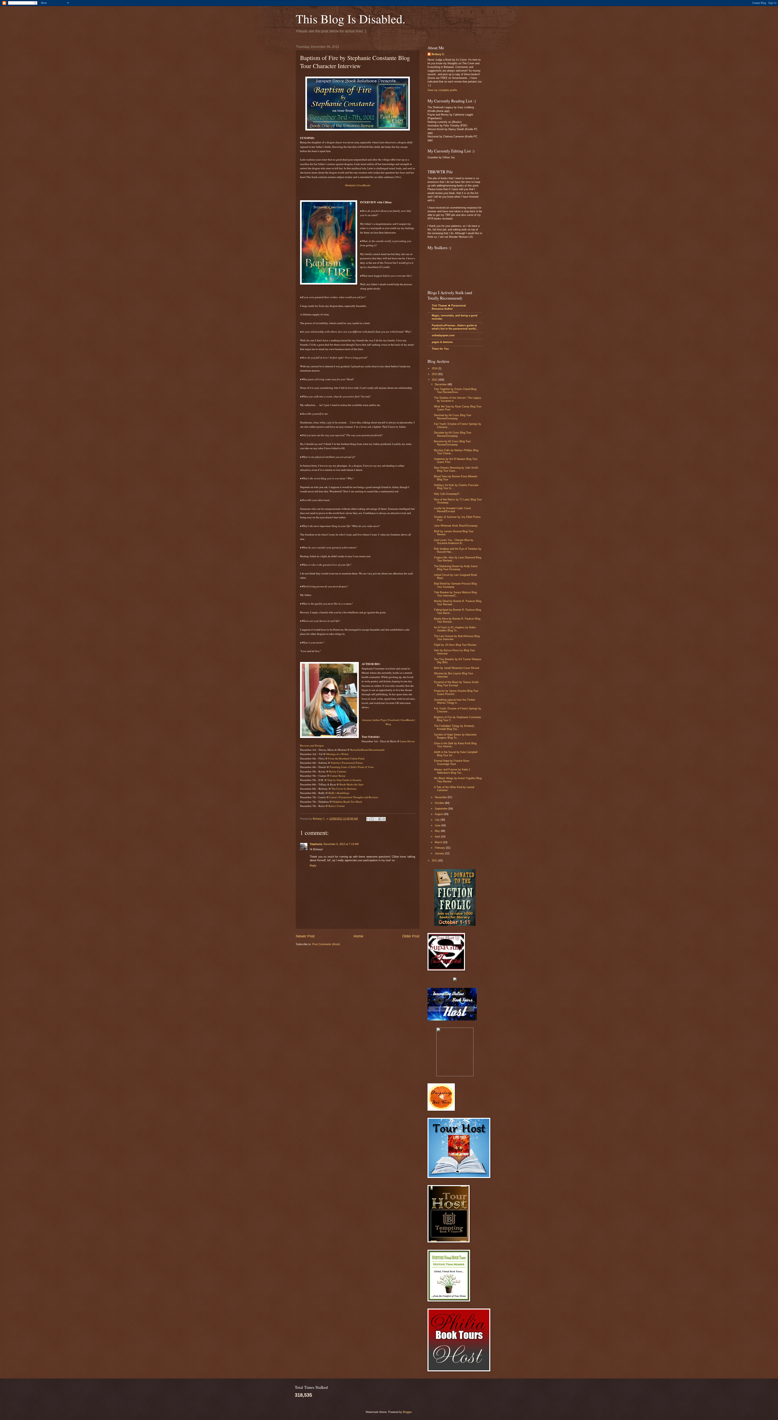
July (437, 819)
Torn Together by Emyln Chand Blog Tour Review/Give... (455, 391)
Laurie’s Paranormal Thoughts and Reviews (353, 797)
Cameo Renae (337, 775)
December (441, 384)
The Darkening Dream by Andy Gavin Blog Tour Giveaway (456, 568)
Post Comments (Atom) (326, 944)
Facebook (393, 720)
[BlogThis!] (372, 819)
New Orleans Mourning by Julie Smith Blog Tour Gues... (456, 469)
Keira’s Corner (336, 806)
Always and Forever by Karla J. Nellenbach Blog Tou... (452, 771)
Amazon (350, 185)
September (441, 808)
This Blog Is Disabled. (350, 19)
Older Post (410, 936)
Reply (313, 865)
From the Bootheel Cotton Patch (346, 758)
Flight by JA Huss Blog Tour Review (455, 644)
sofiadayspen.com (443, 335)
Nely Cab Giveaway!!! (447, 493)
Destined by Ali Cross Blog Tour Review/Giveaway (452, 417)
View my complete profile (442, 90)
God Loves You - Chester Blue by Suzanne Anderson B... (453, 542)
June (438, 825)
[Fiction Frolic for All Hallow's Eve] (455, 924)
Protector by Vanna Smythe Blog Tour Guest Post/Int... (456, 692)
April (438, 836)
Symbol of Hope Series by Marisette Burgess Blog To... (455, 736)
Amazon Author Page (374, 720)
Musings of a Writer (337, 754)
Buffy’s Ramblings (338, 793)
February (440, 847)
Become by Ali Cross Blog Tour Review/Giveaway (452, 443)
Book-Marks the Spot (351, 784)
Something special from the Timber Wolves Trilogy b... (454, 701)
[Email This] (368, 819)
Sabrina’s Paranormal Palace (347, 763)
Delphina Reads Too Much (347, 801)
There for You (440, 348)
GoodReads (363, 185)
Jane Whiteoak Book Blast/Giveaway (456, 525)
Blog (388, 724)
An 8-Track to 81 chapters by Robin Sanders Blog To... (455, 629)
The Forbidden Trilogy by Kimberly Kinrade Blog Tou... (454, 727)
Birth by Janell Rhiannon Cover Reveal (456, 667)
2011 (435, 860)
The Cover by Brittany (344, 788)
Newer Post (305, 936)
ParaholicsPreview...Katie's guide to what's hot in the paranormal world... (455, 327)
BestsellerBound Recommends (367, 750)
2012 (435, 379)
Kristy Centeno (337, 771)
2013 (435, 374)
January (440, 853)
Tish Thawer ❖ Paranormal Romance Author (449, 307)
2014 (435, 368)
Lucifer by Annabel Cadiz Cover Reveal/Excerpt (452, 510)
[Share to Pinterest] (384, 819)
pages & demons (442, 342)
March (439, 842)
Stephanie (316, 844)
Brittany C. (438, 54)
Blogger (407, 1412)
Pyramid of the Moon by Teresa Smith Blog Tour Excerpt (456, 684)
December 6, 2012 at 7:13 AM (341, 844)
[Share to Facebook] (380, 819)
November (441, 797)
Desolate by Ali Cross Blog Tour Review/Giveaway (452, 434)
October (440, 802)
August (439, 814)
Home (358, 936)
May (438, 830)
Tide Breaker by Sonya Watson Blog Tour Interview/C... (455, 594)
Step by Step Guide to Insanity (344, 780)
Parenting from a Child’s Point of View (352, 767)
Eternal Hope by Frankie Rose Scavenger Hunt (451, 762)
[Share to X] (376, 819)
